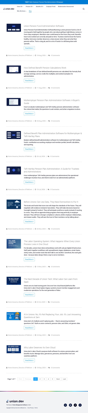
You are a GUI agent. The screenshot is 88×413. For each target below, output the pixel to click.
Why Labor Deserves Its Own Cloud (39, 347)
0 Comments (55, 55)
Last (64, 379)
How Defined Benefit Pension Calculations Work (45, 68)
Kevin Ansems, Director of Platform (20, 55)
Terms (36, 407)
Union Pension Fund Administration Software (44, 26)
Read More (29, 48)
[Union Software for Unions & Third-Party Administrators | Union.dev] (8, 9)
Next (58, 379)
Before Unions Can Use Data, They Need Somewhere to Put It (51, 202)
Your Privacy (31, 407)
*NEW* (27, 2)
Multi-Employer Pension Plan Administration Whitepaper (46, 2)
